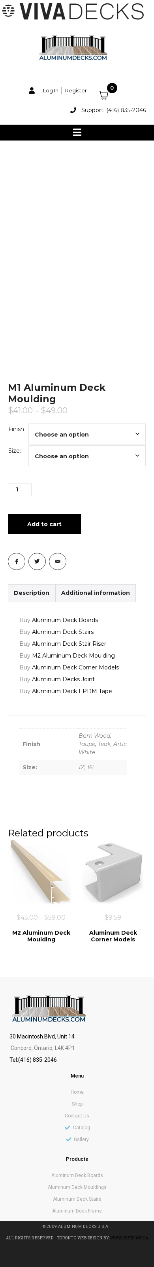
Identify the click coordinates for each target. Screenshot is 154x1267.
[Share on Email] (57, 561)
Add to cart (44, 524)
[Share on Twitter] (37, 561)
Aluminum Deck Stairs (63, 631)
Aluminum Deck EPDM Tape (72, 691)
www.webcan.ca (129, 1238)
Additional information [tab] (95, 592)
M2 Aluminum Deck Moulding (73, 655)
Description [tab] (31, 592)
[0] (108, 95)
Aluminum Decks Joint (63, 679)
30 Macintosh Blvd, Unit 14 (42, 1036)
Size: (14, 450)
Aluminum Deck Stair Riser (69, 643)
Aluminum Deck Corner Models (75, 667)
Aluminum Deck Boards (65, 620)
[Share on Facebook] (16, 561)
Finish (16, 429)
